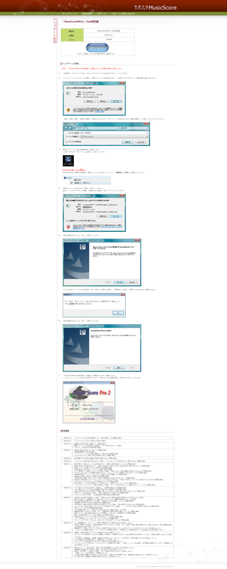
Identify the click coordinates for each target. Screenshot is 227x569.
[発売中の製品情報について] (87, 13)
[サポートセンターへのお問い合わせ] (123, 13)
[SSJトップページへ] (70, 13)
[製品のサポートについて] (102, 13)
